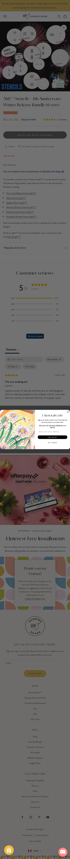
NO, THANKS (52, 442)
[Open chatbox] (62, 852)
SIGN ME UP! (52, 437)
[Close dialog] (68, 412)
